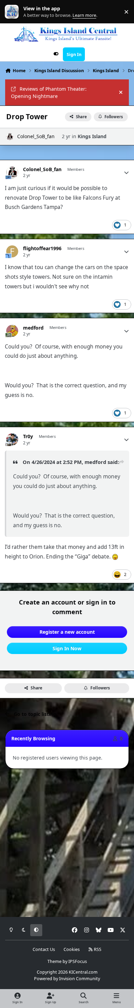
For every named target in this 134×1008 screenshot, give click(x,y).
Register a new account (67, 632)
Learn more (13, 12)
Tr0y (28, 436)
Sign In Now (67, 648)
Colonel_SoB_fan (36, 136)
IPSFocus (77, 961)
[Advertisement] (67, 843)
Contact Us (44, 949)
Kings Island (92, 136)
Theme (54, 961)
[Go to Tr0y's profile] (12, 439)
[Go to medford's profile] (12, 331)
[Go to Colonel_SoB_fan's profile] (9, 136)
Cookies (72, 949)
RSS (97, 949)
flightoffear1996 (42, 248)
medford (33, 328)
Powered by (67, 979)
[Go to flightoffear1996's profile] (12, 251)
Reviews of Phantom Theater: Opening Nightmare (49, 92)
